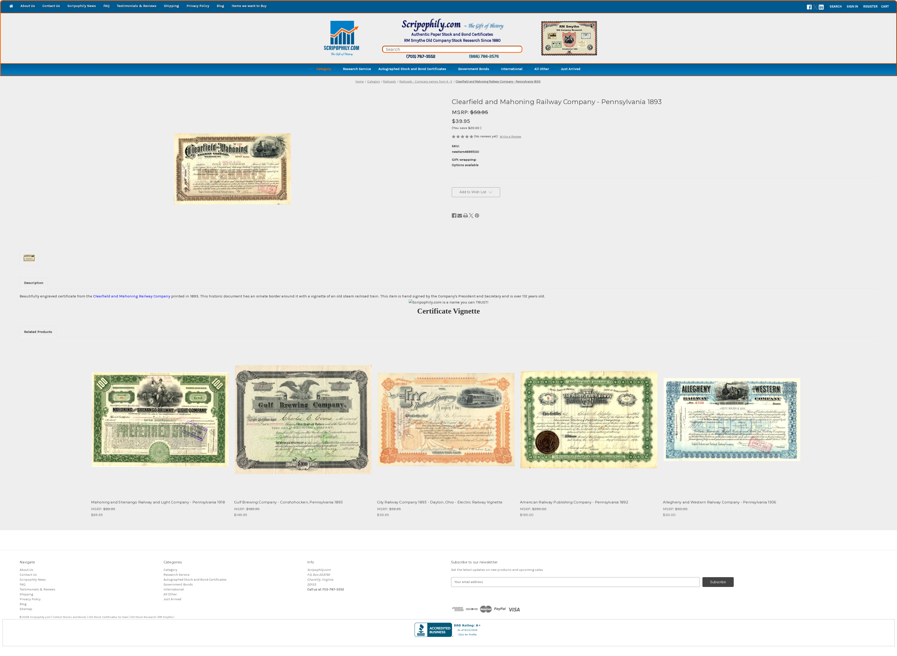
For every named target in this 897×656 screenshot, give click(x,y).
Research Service (357, 69)
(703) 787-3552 (420, 56)
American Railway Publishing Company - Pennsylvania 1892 (574, 502)
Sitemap (26, 609)
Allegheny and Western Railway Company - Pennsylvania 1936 (719, 502)
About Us (28, 6)
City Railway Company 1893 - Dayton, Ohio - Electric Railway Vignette (439, 502)
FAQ (106, 6)
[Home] (11, 6)
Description (33, 283)
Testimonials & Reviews (137, 6)
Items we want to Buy (249, 6)
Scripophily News (82, 6)
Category (324, 69)
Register (870, 6)
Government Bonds (473, 69)
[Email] (459, 215)
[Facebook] (809, 7)
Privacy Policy (198, 6)
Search (836, 6)
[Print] (465, 215)
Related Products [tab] (38, 332)
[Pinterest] (477, 215)
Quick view (156, 415)
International (512, 69)
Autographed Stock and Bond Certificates (412, 69)
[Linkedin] (821, 7)
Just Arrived (570, 69)
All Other (541, 69)
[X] (815, 7)
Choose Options (160, 424)
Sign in (852, 6)
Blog (220, 6)
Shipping (171, 6)
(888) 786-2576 (484, 56)
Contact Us (51, 6)
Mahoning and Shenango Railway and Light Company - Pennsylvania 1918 (158, 502)
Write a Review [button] (510, 137)
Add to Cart (303, 424)
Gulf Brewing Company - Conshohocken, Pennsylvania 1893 (288, 502)
